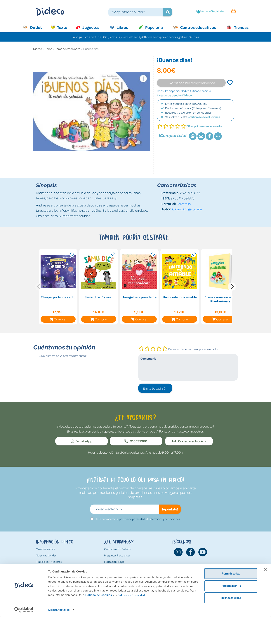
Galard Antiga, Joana (187, 209)
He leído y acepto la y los (137, 519)
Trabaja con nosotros (49, 561)
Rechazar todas (231, 597)
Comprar (60, 319)
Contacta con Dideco (117, 549)
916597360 (138, 441)
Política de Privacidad (131, 595)
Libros (122, 27)
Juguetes (90, 27)
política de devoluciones (204, 117)
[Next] (232, 287)
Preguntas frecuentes (117, 555)
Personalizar (229, 585)
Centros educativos (197, 27)
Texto (64, 27)
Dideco (37, 49)
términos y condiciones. (165, 519)
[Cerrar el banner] (265, 569)
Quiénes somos (45, 549)
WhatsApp (84, 441)
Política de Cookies (98, 595)
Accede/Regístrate (212, 11)
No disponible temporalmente (192, 83)
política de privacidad (132, 519)
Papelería (154, 27)
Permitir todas (231, 573)
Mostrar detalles (59, 609)
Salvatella (184, 203)
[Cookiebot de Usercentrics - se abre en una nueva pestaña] (24, 610)
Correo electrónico (192, 441)
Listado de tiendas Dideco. (174, 95)
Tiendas (241, 27)
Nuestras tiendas (46, 555)
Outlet (37, 27)
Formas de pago (114, 561)
